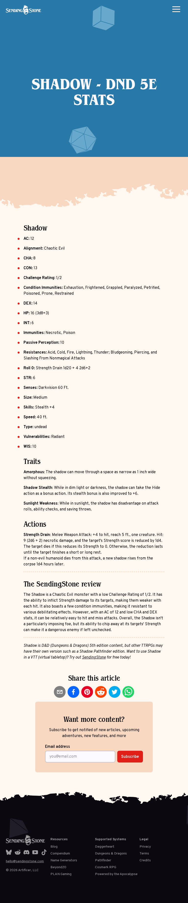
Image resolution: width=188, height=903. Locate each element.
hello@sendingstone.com (25, 861)
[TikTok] (44, 852)
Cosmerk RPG (105, 867)
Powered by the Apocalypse (116, 874)
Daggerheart (104, 847)
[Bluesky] (9, 852)
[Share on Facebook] (73, 692)
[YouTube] (35, 852)
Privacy (145, 847)
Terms (144, 854)
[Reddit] (18, 852)
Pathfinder (103, 860)
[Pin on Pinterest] (87, 692)
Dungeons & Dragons (111, 854)
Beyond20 (58, 867)
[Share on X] (114, 692)
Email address (57, 746)
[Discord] (26, 852)
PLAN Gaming (60, 874)
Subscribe (130, 756)
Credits (145, 860)
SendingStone (94, 657)
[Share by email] (60, 692)
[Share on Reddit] (101, 692)
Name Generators (63, 860)
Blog (54, 847)
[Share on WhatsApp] (128, 692)
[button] (176, 9)
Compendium (60, 854)
